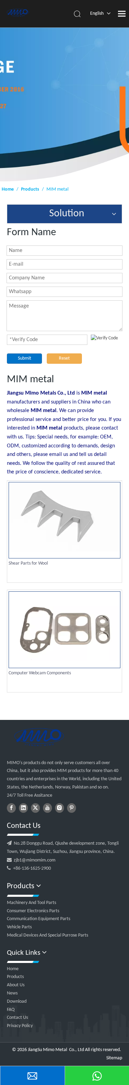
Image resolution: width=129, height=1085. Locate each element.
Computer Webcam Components (40, 673)
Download (16, 1001)
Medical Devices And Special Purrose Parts (47, 935)
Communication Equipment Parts (38, 918)
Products (15, 976)
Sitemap (114, 1058)
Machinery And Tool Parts (31, 902)
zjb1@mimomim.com (34, 860)
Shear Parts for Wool (28, 563)
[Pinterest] (71, 808)
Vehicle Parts (19, 927)
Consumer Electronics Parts (33, 911)
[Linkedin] (23, 808)
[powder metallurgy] (39, 737)
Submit (24, 358)
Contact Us (17, 1017)
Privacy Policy (20, 1025)
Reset (64, 358)
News (12, 993)
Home (13, 969)
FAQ (10, 1009)
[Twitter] (35, 808)
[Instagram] (59, 808)
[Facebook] (11, 808)
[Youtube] (47, 808)
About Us (15, 985)
